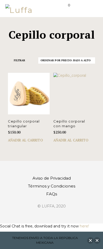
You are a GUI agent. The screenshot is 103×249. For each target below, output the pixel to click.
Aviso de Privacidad (51, 178)
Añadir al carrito (25, 140)
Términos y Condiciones (51, 186)
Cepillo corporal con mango (69, 123)
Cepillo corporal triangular (24, 123)
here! (84, 226)
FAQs (51, 193)
